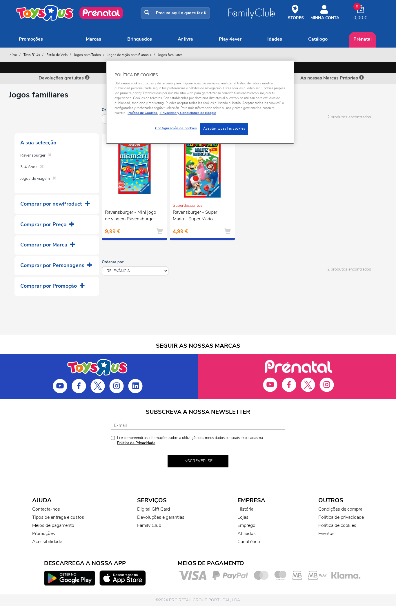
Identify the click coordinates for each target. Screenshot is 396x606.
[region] (200, 102)
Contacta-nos (46, 509)
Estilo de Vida (57, 54)
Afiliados (246, 533)
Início (13, 54)
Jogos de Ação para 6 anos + (129, 54)
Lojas (242, 517)
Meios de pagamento (53, 525)
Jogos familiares (170, 54)
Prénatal (362, 39)
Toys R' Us (31, 54)
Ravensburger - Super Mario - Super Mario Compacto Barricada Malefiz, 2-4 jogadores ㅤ (196, 216)
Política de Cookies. (143, 112)
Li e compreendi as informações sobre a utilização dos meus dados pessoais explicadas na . (190, 440)
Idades (274, 39)
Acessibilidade (47, 541)
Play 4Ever (230, 39)
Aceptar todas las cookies (224, 128)
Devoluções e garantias (160, 517)
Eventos (326, 533)
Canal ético (248, 541)
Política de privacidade (341, 517)
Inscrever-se (198, 461)
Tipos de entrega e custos (58, 517)
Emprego (246, 525)
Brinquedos (139, 39)
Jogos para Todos (87, 54)
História (245, 509)
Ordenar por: (113, 262)
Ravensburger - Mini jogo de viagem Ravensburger (130, 215)
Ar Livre (185, 39)
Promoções (31, 39)
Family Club (149, 525)
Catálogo (318, 39)
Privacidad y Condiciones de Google (187, 112)
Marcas (93, 39)
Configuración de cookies (176, 128)
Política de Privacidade (136, 443)
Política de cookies (337, 525)
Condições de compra (340, 509)
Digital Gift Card (153, 509)
